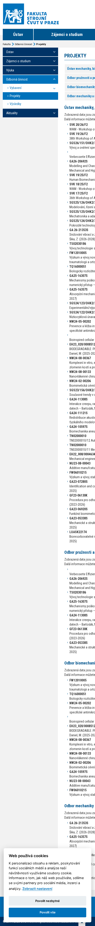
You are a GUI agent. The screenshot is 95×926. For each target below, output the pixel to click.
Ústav (18, 34)
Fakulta (7, 44)
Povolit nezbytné (47, 901)
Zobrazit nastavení (37, 889)
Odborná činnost (23, 44)
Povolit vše (48, 912)
